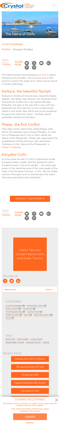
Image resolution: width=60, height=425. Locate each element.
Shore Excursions (41, 315)
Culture (46, 342)
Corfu (43, 75)
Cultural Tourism (33, 342)
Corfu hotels (22, 339)
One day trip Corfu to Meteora (30, 359)
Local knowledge (12, 44)
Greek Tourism (12, 315)
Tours (8, 318)
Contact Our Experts (30, 198)
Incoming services (14, 312)
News (26, 315)
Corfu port (10, 339)
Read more (30, 422)
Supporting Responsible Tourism (30, 383)
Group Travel (11, 309)
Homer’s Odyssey (11, 147)
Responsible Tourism (15, 342)
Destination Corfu (35, 306)
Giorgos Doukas (23, 49)
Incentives (27, 309)
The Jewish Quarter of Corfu (30, 367)
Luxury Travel (33, 312)
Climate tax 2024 (30, 375)
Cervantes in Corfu (30, 391)
